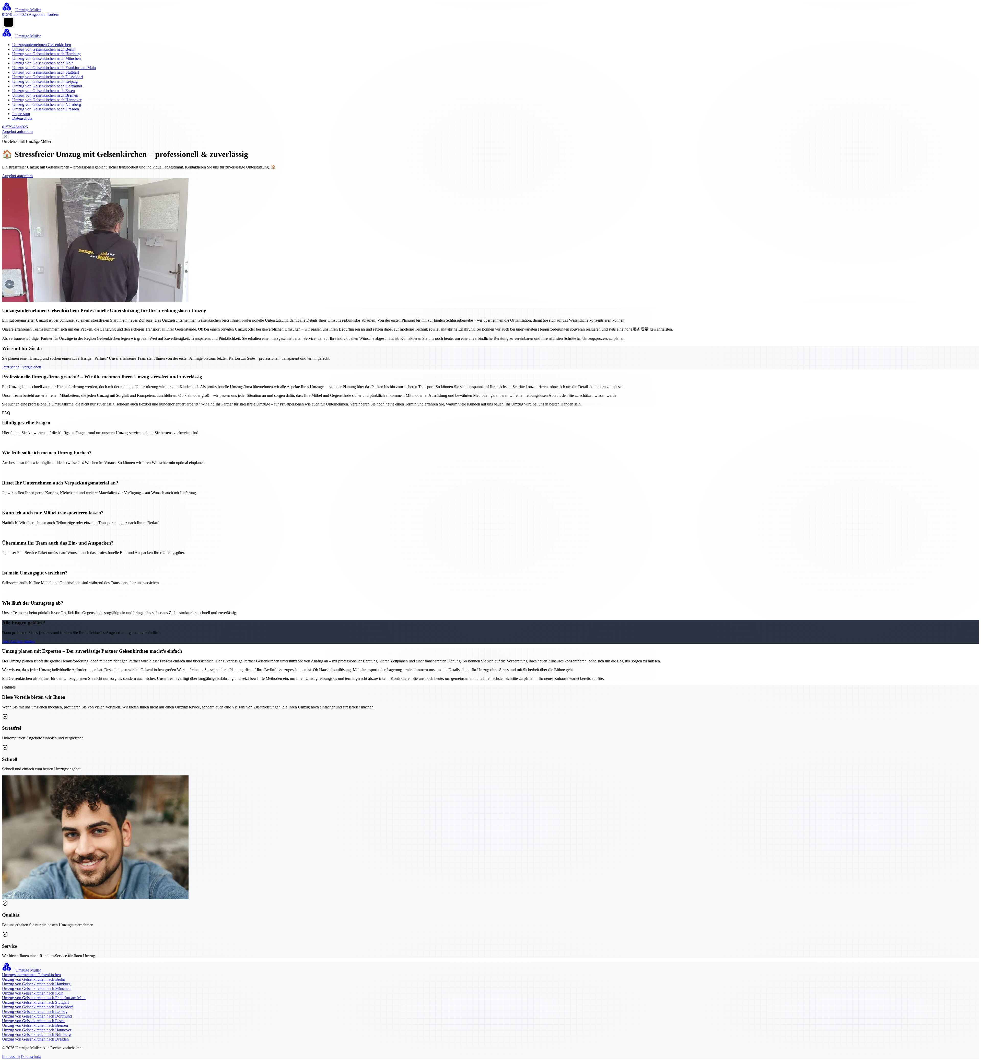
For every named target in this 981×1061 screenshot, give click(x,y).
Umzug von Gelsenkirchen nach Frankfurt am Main (54, 67)
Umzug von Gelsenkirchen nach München (46, 58)
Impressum (21, 113)
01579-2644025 (15, 14)
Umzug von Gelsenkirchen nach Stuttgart (45, 72)
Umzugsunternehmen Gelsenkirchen (41, 44)
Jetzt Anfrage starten (18, 641)
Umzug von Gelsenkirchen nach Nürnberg (46, 104)
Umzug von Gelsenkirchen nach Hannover (46, 100)
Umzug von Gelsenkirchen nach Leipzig (45, 81)
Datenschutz (22, 118)
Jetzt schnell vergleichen (21, 367)
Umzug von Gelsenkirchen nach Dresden (45, 109)
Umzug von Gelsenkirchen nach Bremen (45, 95)
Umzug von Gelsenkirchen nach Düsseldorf (47, 77)
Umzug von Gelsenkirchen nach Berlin (43, 49)
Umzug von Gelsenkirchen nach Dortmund (47, 86)
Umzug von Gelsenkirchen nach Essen (43, 90)
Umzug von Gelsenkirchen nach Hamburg (46, 54)
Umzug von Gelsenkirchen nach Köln (43, 63)
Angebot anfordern (44, 14)
